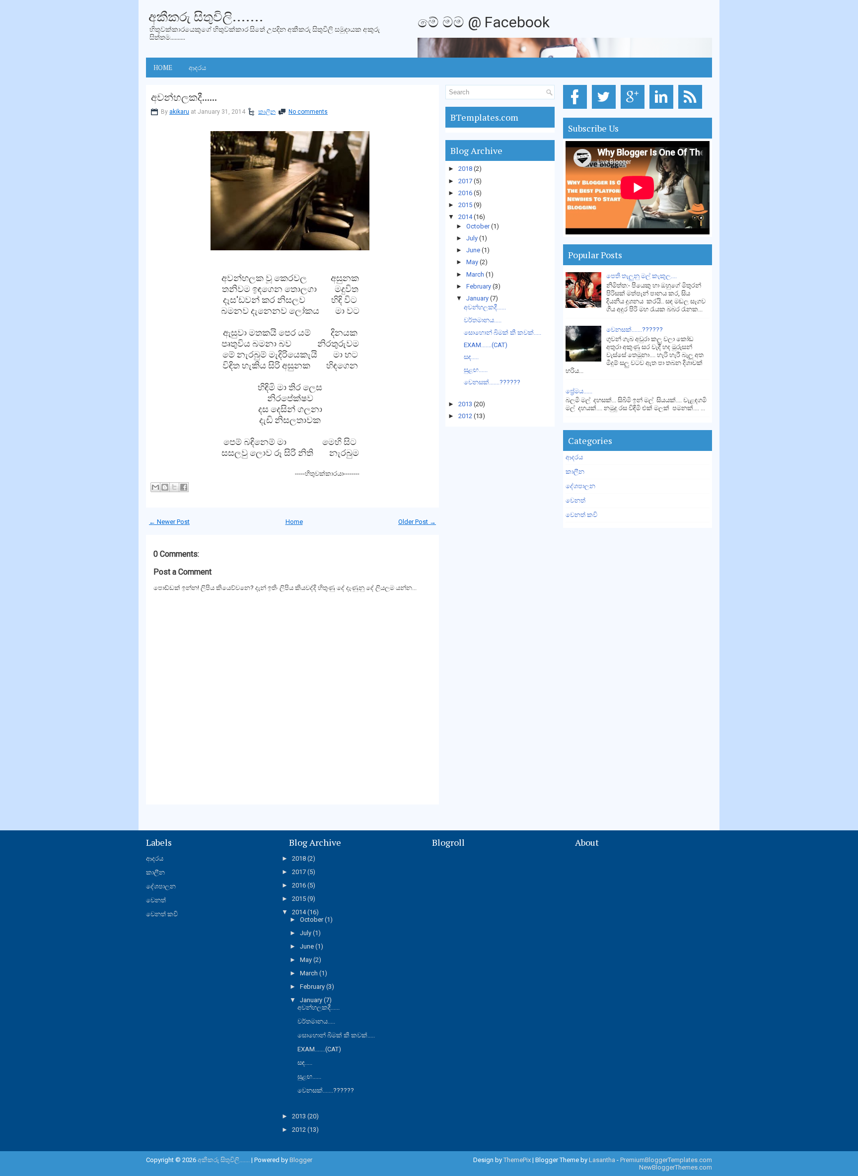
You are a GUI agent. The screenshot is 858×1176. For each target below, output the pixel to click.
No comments (308, 111)
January (477, 298)
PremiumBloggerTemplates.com (666, 1160)
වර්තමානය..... (482, 320)
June (473, 250)
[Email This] (155, 487)
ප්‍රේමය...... (579, 391)
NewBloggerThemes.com (675, 1167)
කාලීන (267, 111)
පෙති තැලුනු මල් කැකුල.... (641, 276)
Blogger (300, 1160)
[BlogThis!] (165, 487)
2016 (465, 193)
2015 (465, 205)
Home (162, 67)
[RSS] (692, 109)
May (472, 262)
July (472, 238)
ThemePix (517, 1160)
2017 (465, 181)
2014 (465, 216)
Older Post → (417, 521)
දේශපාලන (580, 486)
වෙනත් (575, 500)
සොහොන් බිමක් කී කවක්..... (502, 332)
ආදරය (197, 67)
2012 (465, 416)
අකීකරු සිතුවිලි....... (205, 16)
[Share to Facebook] (184, 487)
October (478, 226)
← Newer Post (169, 521)
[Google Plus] (634, 109)
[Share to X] (174, 487)
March (475, 274)
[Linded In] (663, 109)
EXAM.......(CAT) (485, 345)
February (478, 286)
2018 (465, 168)
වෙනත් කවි (581, 514)
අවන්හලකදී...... (184, 97)
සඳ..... (471, 357)
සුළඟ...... (476, 369)
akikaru (179, 111)
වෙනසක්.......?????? (492, 382)
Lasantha (602, 1160)
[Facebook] (576, 109)
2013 (465, 404)
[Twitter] (605, 109)
